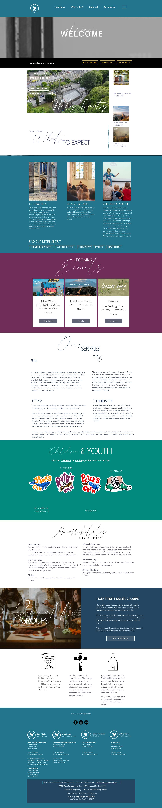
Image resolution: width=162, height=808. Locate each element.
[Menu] (124, 7)
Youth (78, 460)
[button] (59, 7)
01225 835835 (33, 752)
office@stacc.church (62, 754)
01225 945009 (59, 752)
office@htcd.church (126, 630)
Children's (66, 460)
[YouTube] (86, 722)
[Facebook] (75, 722)
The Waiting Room (113, 306)
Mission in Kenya (81, 301)
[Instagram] (81, 722)
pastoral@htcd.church (68, 555)
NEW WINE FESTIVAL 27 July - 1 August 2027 (48, 303)
